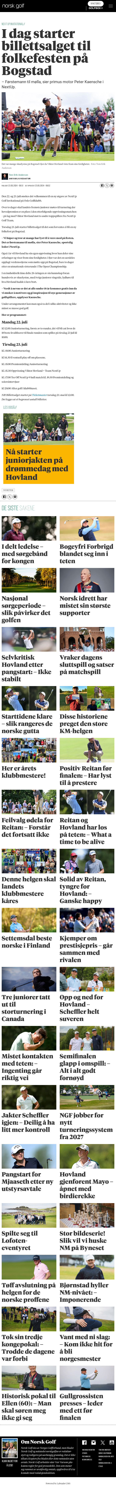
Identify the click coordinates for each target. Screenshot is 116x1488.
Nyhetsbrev (96, 3)
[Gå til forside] (13, 6)
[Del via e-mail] (112, 185)
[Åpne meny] (111, 6)
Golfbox (91, 8)
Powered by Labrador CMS (58, 1483)
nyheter (8, 490)
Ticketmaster (39, 395)
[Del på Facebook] (102, 185)
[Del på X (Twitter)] (107, 185)
